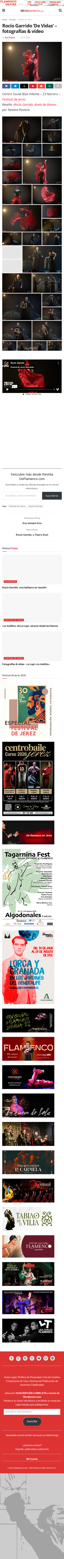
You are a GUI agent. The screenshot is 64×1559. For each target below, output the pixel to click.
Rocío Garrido (35, 506)
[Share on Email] (41, 86)
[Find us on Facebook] (11, 1358)
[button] (22, 129)
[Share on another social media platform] (58, 86)
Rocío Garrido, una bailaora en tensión (24, 587)
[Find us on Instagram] (32, 1358)
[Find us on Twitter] (18, 1358)
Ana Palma (10, 37)
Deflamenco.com (21, 1468)
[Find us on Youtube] (38, 1358)
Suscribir (32, 1421)
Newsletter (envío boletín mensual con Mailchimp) (32, 1435)
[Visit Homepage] (32, 10)
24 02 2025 (25, 37)
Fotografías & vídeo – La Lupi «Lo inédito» (26, 664)
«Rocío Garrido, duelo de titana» (34, 104)
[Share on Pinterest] (33, 86)
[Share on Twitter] (24, 86)
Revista (13, 20)
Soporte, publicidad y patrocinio (32, 1449)
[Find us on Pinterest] (25, 1358)
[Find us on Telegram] (52, 1358)
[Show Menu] (3, 10)
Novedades (10, 581)
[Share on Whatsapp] (49, 86)
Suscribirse (52, 495)
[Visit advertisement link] (32, 3)
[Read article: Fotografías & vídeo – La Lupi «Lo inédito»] (32, 646)
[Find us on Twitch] (45, 1358)
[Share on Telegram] (15, 86)
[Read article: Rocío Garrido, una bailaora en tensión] (32, 569)
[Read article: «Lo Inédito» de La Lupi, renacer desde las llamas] (32, 608)
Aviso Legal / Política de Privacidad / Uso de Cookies (32, 1377)
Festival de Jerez (25, 20)
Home (4, 20)
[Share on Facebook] (6, 86)
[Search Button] (60, 10)
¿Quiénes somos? (32, 1445)
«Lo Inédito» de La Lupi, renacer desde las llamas (30, 626)
